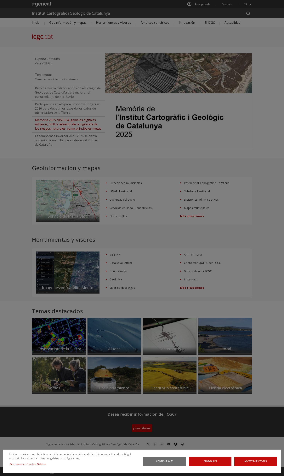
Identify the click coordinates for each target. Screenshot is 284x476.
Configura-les (164, 461)
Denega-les (210, 461)
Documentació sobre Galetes (29, 464)
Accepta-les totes (255, 461)
